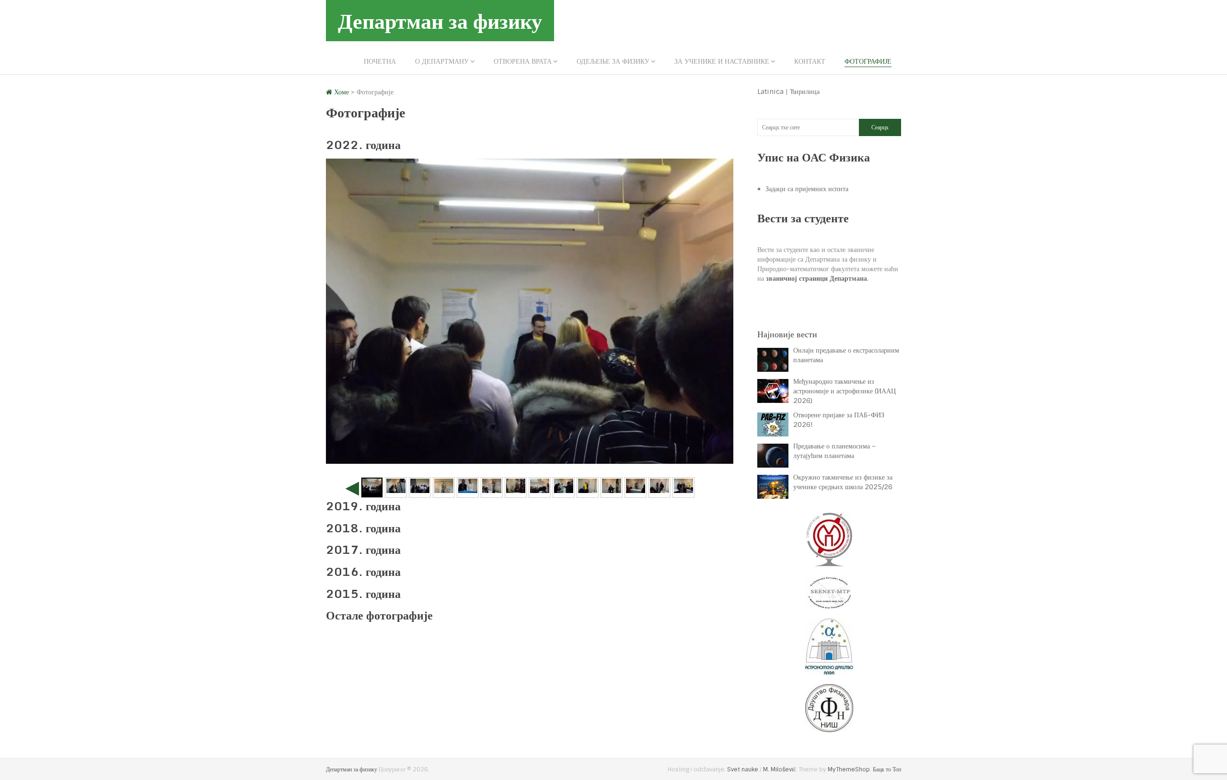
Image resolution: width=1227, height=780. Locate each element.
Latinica (770, 91)
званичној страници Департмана (816, 278)
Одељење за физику (613, 61)
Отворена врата (523, 61)
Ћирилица (805, 91)
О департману (442, 61)
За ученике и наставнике (721, 61)
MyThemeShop (849, 769)
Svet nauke (742, 769)
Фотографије (868, 61)
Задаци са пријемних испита (806, 188)
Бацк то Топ (887, 769)
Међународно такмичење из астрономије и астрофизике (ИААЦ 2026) (844, 391)
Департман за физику (440, 20)
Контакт (809, 61)
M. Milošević (779, 769)
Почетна (380, 61)
